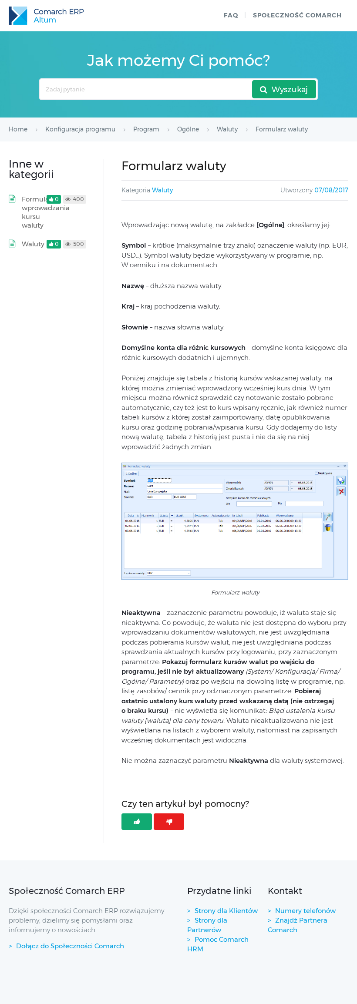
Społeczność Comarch (297, 15)
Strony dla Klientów (226, 911)
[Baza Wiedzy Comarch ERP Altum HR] (46, 16)
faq (231, 15)
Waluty (162, 190)
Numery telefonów (305, 911)
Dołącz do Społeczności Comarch (70, 946)
